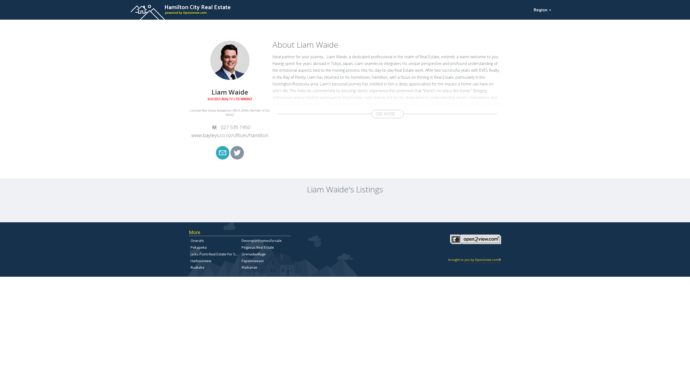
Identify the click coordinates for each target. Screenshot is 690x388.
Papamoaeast (253, 260)
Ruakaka (197, 267)
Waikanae (249, 267)
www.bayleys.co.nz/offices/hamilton (229, 135)
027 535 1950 (234, 127)
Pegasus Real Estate (258, 247)
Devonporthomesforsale (262, 240)
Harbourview (201, 260)
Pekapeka (199, 247)
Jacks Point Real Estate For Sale (215, 254)
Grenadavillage (254, 254)
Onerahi (197, 240)
